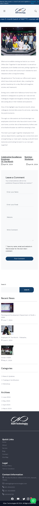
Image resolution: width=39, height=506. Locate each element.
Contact (5, 454)
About (4, 445)
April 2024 (6, 405)
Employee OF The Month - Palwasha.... (14, 337)
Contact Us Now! (35, 2)
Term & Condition (8, 469)
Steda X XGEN (6, 358)
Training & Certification (11, 380)
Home (4, 442)
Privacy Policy (7, 466)
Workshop (6, 384)
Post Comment (19, 259)
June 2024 (7, 397)
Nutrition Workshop (29, 158)
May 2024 (6, 401)
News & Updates (9, 376)
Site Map (5, 457)
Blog (3, 451)
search (26, 290)
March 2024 (7, 409)
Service (4, 448)
